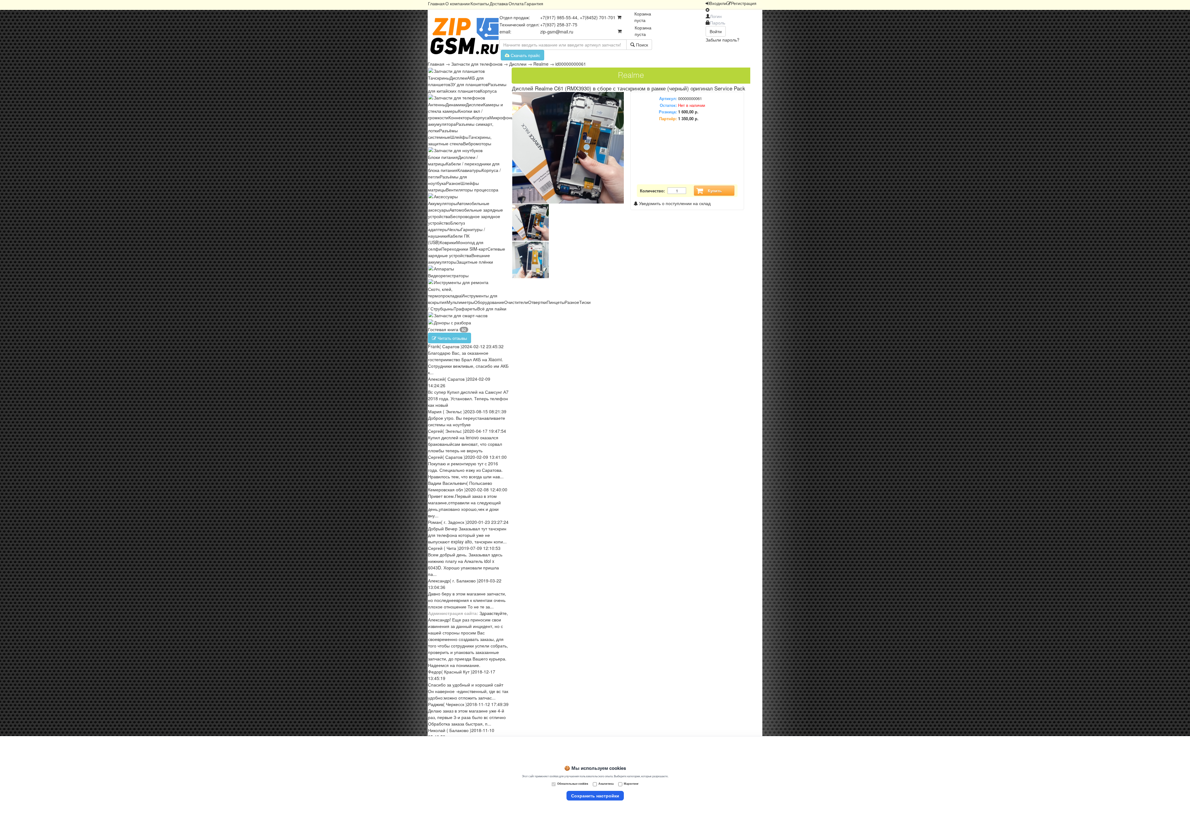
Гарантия (533, 3)
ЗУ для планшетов (469, 84)
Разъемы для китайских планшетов (467, 87)
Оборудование (489, 302)
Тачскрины (439, 78)
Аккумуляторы (442, 203)
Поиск (641, 45)
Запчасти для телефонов (476, 64)
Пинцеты (556, 302)
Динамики (456, 104)
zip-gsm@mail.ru (556, 32)
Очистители (516, 302)
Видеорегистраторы (448, 275)
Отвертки (537, 302)
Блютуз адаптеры (446, 226)
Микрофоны (501, 117)
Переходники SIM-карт (464, 249)
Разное (453, 183)
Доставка (499, 3)
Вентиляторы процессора (472, 189)
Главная (436, 3)
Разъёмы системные (443, 133)
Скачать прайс (524, 55)
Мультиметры (460, 302)
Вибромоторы (477, 143)
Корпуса (488, 91)
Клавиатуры (469, 170)
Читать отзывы (451, 338)
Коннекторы (460, 117)
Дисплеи (518, 64)
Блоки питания (443, 157)
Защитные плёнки (474, 262)
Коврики (448, 242)
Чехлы (454, 229)
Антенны (437, 104)
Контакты (479, 3)
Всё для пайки (491, 308)
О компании (457, 3)
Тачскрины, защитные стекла (459, 140)
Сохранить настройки (595, 795)
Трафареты (465, 308)
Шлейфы (459, 137)
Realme (541, 64)
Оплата (516, 3)
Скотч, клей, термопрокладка (444, 292)
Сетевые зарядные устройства (466, 252)
